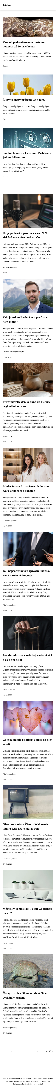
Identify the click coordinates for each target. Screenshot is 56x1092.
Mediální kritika (9, 690)
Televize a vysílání (10, 521)
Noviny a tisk (8, 436)
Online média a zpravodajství (13, 352)
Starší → (49, 1051)
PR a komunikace (9, 605)
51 (37, 1051)
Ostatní (5, 66)
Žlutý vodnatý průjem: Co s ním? (24, 99)
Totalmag (7, 5)
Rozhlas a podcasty (10, 267)
